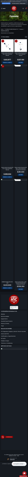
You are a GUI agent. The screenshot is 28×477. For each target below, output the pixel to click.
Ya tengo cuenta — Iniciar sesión (18, 3)
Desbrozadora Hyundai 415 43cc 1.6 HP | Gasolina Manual (7, 54)
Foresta (21, 29)
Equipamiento (4, 319)
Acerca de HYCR (5, 333)
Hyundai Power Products (6, 321)
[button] (7, 62)
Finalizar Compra (5, 341)
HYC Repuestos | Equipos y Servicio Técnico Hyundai (13, 331)
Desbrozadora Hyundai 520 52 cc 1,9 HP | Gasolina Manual (7, 168)
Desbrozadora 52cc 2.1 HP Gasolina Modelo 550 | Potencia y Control (20, 283)
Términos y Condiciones (7, 343)
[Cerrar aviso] (24, 463)
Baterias (3, 314)
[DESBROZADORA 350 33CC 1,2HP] (7, 230)
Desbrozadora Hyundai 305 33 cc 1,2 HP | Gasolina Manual (21, 54)
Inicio (2, 29)
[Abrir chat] (24, 473)
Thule (2, 326)
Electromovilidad (5, 316)
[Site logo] (14, 8)
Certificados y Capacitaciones (8, 336)
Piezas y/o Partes (5, 323)
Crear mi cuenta (6, 3)
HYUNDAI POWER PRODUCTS (11, 29)
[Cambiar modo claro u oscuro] (23, 8)
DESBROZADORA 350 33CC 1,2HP (7, 282)
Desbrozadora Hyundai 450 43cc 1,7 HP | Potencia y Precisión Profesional (21, 168)
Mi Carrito (3, 338)
